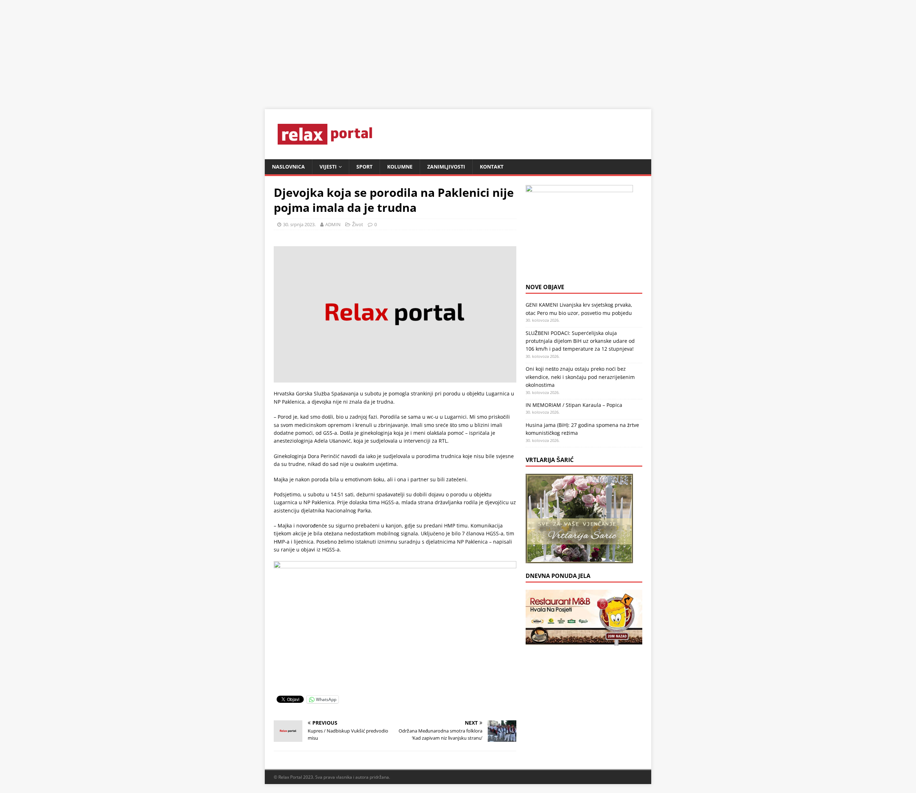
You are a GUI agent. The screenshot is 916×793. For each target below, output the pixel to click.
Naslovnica (288, 166)
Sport (364, 166)
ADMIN (333, 224)
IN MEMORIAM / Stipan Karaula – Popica (574, 405)
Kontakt (491, 166)
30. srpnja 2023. (299, 224)
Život (357, 224)
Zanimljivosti (446, 166)
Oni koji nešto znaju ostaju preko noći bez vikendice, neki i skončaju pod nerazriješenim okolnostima (580, 376)
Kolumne (400, 166)
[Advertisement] (214, 50)
